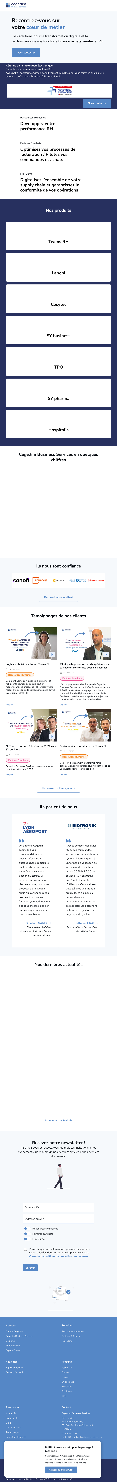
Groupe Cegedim (14, 1331)
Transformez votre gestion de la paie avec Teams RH (44, 1015)
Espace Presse (13, 1350)
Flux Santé (67, 1340)
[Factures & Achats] (27, 1234)
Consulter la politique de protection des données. (59, 1256)
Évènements (12, 1418)
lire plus (9, 704)
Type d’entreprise (14, 1367)
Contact (66, 1407)
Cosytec (58, 304)
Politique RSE (13, 1345)
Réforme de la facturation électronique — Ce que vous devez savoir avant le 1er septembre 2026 (17, 1025)
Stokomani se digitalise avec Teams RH (83, 746)
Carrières (10, 1340)
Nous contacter (26, 52)
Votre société (32, 1207)
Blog (8, 1422)
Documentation (13, 1427)
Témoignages (12, 1432)
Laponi (58, 273)
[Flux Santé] (27, 1239)
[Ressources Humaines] (27, 1228)
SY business (58, 336)
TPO (58, 367)
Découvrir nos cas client (58, 597)
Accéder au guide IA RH (61, 1469)
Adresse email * (34, 1219)
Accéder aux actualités (58, 1120)
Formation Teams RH (16, 1437)
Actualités (11, 1413)
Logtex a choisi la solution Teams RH (28, 664)
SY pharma (58, 398)
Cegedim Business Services (19, 1336)
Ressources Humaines (73, 1331)
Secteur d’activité (14, 1372)
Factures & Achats (17, 1053)
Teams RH (58, 242)
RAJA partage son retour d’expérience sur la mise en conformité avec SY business (85, 665)
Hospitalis (58, 430)
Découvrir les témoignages (58, 788)
